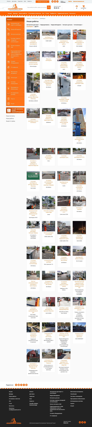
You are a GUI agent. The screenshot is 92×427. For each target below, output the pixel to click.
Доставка (14, 1)
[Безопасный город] (15, 6)
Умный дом (73, 394)
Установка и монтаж (34, 13)
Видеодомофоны (44, 24)
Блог (25, 1)
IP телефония (53, 415)
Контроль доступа (67, 24)
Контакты (72, 13)
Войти (70, 1)
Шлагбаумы (30, 26)
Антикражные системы (76, 401)
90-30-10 (56, 8)
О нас (47, 13)
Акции (10, 13)
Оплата (9, 1)
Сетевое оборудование (56, 413)
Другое (36, 26)
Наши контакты (10, 116)
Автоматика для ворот (33, 24)
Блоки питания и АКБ (55, 404)
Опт (43, 13)
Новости (29, 1)
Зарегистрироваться (78, 1)
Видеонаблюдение (56, 24)
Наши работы (23, 13)
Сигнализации (78, 24)
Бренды (15, 13)
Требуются (53, 13)
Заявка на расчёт (42, 1)
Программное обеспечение (77, 398)
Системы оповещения (76, 396)
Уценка (72, 403)
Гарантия (20, 1)
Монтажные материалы (76, 391)
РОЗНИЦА (63, 2)
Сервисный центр (62, 13)
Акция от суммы (10, 121)
